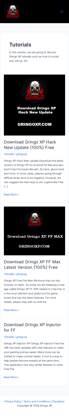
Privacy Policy (13, 401)
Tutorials (9, 154)
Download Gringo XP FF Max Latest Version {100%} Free (32, 264)
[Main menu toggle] (61, 11)
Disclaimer (58, 401)
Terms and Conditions (36, 401)
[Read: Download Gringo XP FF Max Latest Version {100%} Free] (34, 230)
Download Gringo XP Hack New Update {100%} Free (30, 144)
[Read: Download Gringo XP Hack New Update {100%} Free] (34, 105)
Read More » (11, 194)
